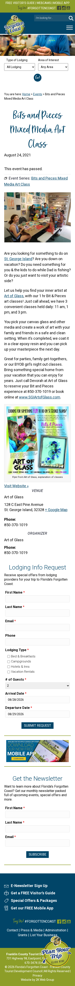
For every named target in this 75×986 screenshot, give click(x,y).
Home (26, 94)
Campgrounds (21, 661)
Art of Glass (14, 296)
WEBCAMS (44, 3)
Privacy (37, 975)
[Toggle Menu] (69, 28)
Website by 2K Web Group (37, 979)
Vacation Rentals (23, 672)
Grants (22, 935)
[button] (71, 18)
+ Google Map (56, 510)
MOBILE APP (61, 3)
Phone (10, 636)
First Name (15, 592)
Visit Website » (16, 486)
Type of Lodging (17, 60)
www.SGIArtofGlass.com (39, 397)
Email (10, 621)
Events (37, 94)
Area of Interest (48, 60)
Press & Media (31, 930)
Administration (55, 930)
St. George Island (18, 259)
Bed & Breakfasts (23, 656)
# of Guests (15, 679)
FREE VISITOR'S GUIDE (20, 3)
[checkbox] (8, 656)
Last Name (14, 607)
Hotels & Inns (20, 666)
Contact (12, 930)
